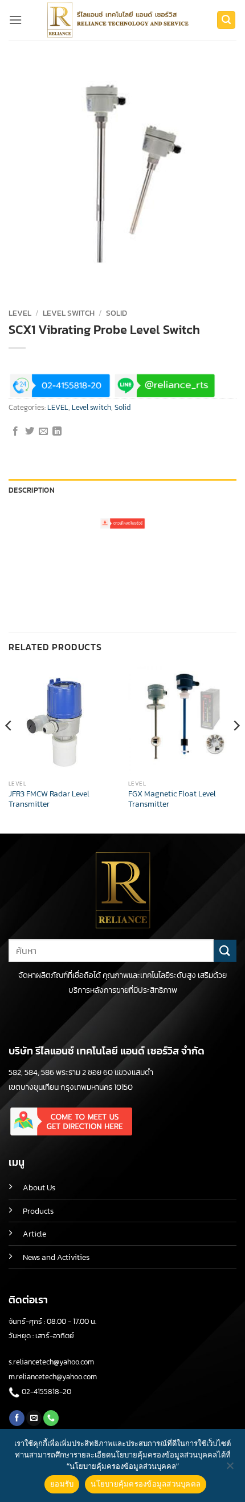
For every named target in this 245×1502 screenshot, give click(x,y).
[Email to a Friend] (43, 431)
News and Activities (56, 1257)
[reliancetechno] (119, 20)
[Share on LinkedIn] (57, 431)
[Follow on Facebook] (16, 1418)
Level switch (69, 313)
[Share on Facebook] (15, 431)
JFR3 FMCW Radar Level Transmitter (49, 799)
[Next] (236, 748)
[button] (15, 20)
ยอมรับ (62, 1483)
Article (34, 1233)
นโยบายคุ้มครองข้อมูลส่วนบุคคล (146, 1483)
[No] (229, 1469)
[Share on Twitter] (29, 431)
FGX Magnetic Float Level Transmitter (172, 799)
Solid (116, 313)
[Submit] (225, 951)
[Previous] (9, 748)
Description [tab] (32, 490)
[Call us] (51, 1418)
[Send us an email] (34, 1418)
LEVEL (20, 313)
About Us (39, 1187)
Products (38, 1211)
